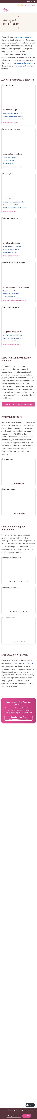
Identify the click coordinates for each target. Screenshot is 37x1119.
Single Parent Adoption (10, 291)
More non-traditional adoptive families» (15, 300)
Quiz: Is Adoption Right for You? (12, 113)
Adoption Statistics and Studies (12, 246)
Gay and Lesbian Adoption (11, 294)
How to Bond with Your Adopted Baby (14, 208)
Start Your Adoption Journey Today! (18, 404)
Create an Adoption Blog (10, 341)
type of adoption (18, 66)
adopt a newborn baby (24, 37)
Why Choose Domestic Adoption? (13, 116)
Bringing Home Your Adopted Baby (13, 202)
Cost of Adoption (8, 163)
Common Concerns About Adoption (13, 119)
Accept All (27, 1116)
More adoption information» (11, 256)
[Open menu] (34, 9)
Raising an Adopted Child (10, 205)
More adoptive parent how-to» (12, 344)
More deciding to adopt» (10, 122)
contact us (29, 663)
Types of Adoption (8, 160)
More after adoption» (9, 211)
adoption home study (25, 63)
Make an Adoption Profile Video (12, 335)
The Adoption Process (9, 157)
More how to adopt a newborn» (12, 167)
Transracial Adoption (9, 296)
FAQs (15, 663)
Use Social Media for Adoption (12, 338)
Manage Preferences (14, 1116)
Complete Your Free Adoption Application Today (18, 718)
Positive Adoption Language (11, 249)
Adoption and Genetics (10, 252)
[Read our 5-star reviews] (19, 5)
